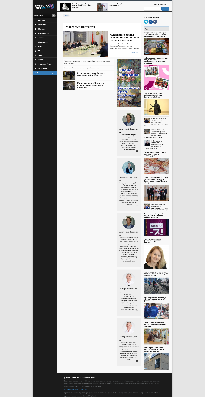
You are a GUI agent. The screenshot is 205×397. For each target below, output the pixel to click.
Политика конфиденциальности (75, 389)
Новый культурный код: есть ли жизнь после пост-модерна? (82, 5)
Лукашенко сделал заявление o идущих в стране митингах (124, 37)
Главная (67, 15)
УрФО (156, 4)
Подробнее (134, 52)
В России (163, 4)
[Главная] (44, 9)
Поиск (165, 9)
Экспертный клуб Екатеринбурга (115, 4)
